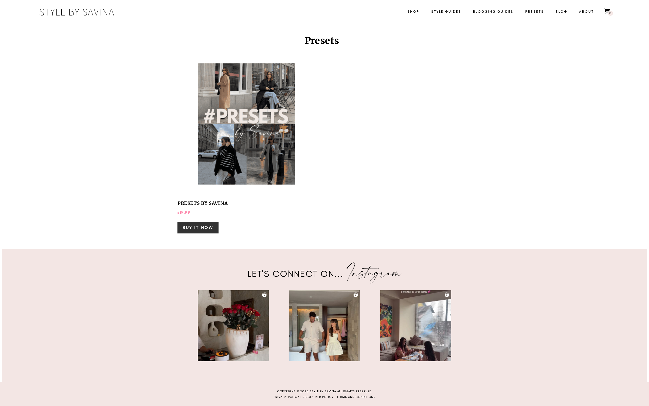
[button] (233, 325)
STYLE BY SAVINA (323, 391)
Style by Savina (77, 11)
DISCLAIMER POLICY (318, 397)
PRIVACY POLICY (286, 397)
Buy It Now (198, 227)
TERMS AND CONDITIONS (356, 397)
